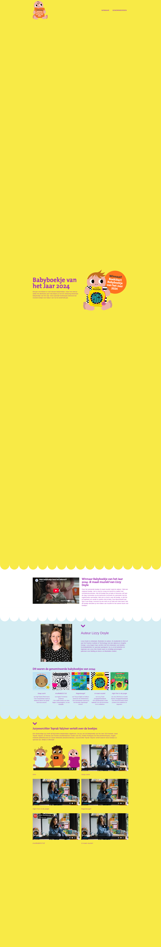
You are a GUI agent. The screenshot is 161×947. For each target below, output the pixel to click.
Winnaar (105, 10)
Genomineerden (120, 10)
